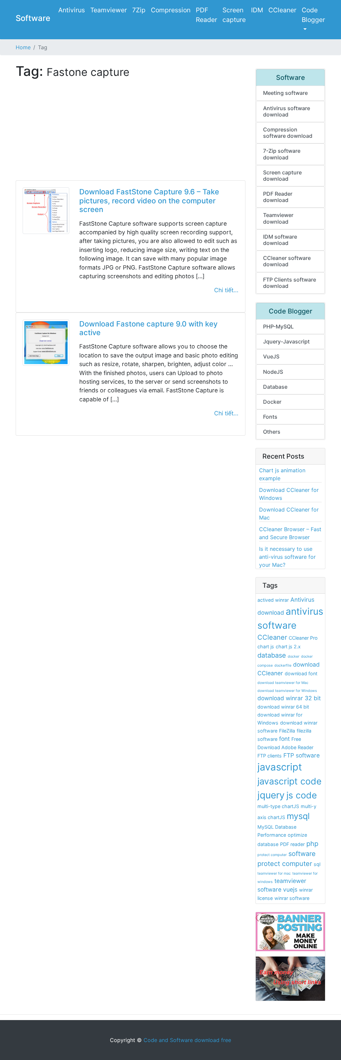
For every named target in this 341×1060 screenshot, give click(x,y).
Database (275, 386)
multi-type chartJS (278, 806)
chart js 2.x (288, 646)
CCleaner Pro (303, 638)
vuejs (290, 889)
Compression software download (287, 132)
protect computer (272, 855)
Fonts (270, 416)
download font (301, 673)
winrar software (291, 898)
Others (271, 431)
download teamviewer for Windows (287, 691)
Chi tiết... (226, 290)
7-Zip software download (281, 153)
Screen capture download (282, 175)
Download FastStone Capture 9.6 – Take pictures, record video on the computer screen (149, 200)
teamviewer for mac (274, 873)
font (284, 738)
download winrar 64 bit (283, 707)
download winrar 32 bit (289, 698)
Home (23, 47)
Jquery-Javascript (286, 341)
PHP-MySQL (278, 326)
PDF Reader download (277, 196)
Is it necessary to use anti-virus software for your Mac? (287, 556)
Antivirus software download (286, 111)
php (312, 844)
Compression (170, 10)
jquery (271, 795)
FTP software (301, 755)
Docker (272, 401)
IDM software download (280, 239)
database (271, 655)
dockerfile (282, 665)
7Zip (139, 10)
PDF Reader (206, 15)
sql (317, 864)
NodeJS (273, 371)
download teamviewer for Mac (282, 683)
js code (301, 795)
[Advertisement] (130, 133)
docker (293, 656)
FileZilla (287, 731)
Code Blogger (313, 15)
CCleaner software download (287, 261)
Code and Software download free (187, 1040)
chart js (265, 646)
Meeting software (285, 93)
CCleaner (282, 10)
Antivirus (71, 10)
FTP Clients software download (289, 282)
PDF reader (292, 844)
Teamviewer (108, 10)
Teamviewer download (278, 218)
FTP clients (269, 755)
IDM (257, 10)
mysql (298, 816)
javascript (279, 767)
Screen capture (234, 15)
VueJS (271, 356)
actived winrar (273, 600)
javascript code (289, 781)
